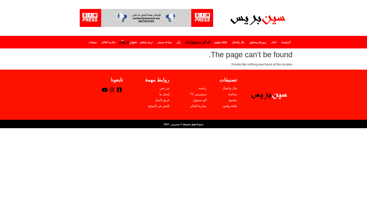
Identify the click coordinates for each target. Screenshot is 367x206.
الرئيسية (286, 42)
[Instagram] (112, 89)
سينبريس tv (128, 42)
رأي (179, 42)
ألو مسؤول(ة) (196, 42)
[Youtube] (104, 89)
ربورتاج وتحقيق (257, 42)
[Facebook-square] (119, 89)
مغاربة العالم (109, 42)
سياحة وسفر (165, 42)
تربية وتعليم (146, 42)
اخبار (274, 42)
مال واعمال (238, 42)
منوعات (93, 42)
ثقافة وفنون (220, 42)
